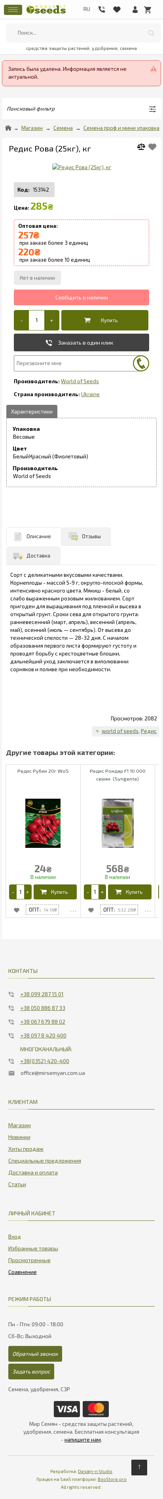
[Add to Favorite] (152, 147)
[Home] (8, 127)
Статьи (17, 1184)
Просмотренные (29, 1260)
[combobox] (83, 32)
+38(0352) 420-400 (44, 1061)
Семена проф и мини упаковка (121, 128)
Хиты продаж (26, 1148)
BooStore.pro (112, 1479)
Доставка (38, 555)
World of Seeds (80, 381)
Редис (149, 731)
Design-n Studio (95, 1471)
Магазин (32, 128)
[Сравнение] (22, 1270)
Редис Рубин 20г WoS (43, 770)
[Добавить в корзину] (103, 320)
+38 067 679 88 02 (42, 1021)
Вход (14, 1236)
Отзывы (91, 536)
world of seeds (120, 731)
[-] (21, 320)
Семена (63, 128)
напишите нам (82, 1439)
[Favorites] (116, 8)
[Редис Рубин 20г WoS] (73, 910)
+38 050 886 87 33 (42, 1007)
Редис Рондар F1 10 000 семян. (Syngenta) (118, 774)
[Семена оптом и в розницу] (46, 12)
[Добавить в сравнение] (144, 147)
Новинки (19, 1136)
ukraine (90, 394)
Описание (39, 536)
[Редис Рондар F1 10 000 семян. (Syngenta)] (148, 910)
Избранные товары (33, 1248)
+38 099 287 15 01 (42, 994)
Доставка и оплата (33, 1172)
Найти (151, 32)
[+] (51, 320)
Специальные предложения (44, 1160)
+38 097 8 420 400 (43, 1035)
